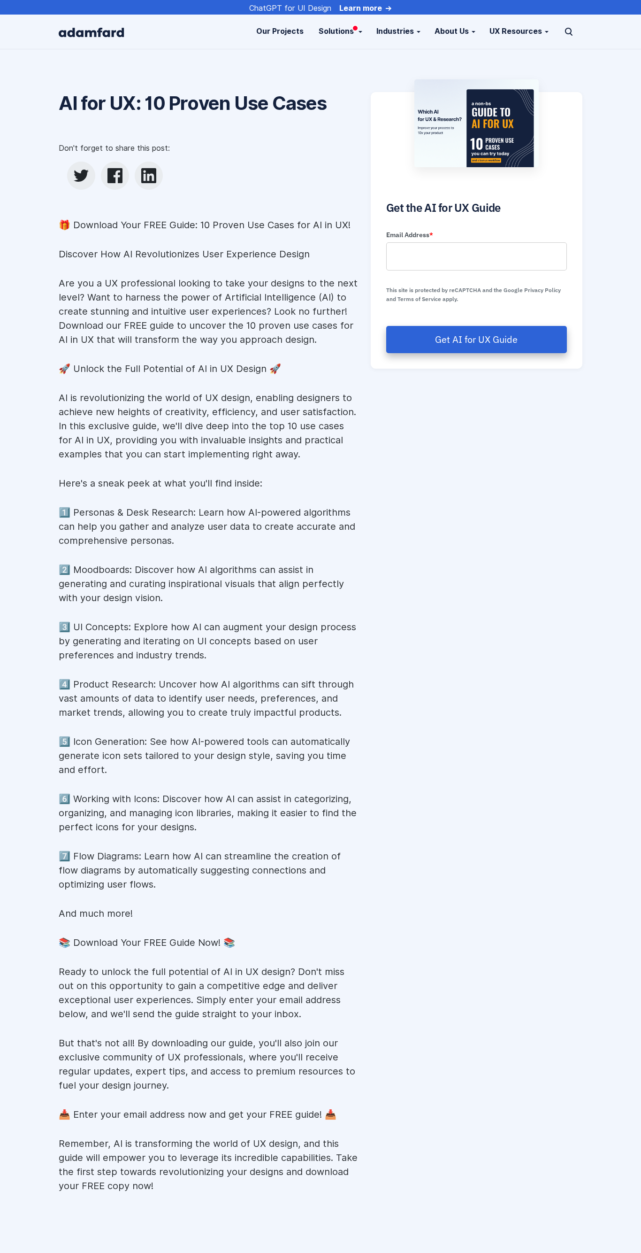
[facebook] (115, 176)
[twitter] (81, 176)
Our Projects (280, 31)
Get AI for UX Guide (476, 339)
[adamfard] (91, 31)
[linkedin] (149, 176)
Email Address (409, 235)
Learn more (360, 8)
